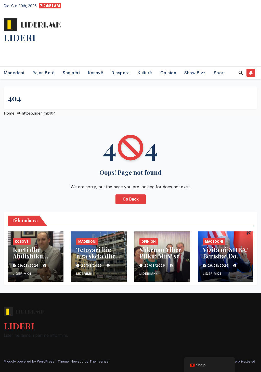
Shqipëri (71, 72)
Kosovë (95, 72)
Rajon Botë (43, 72)
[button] (241, 72)
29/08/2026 (29, 265)
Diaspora (120, 72)
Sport (219, 72)
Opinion (168, 72)
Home (9, 113)
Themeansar (99, 361)
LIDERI (19, 37)
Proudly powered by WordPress (29, 361)
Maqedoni (14, 72)
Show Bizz (195, 72)
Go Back (131, 199)
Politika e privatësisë (239, 361)
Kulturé (145, 72)
